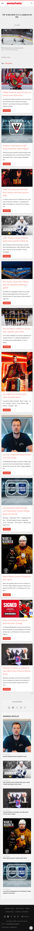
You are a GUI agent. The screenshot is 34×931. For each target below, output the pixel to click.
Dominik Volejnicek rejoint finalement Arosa (15, 756)
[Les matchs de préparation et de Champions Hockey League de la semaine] (17, 875)
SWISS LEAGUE (20, 908)
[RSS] (25, 707)
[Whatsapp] (9, 707)
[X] (17, 707)
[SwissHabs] (14, 3)
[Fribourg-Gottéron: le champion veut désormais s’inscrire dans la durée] (17, 798)
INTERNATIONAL (10, 912)
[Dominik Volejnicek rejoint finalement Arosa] (17, 735)
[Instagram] (21, 707)
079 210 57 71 (13, 927)
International (8, 63)
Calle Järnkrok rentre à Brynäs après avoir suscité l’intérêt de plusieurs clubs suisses (16, 783)
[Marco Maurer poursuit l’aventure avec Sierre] (17, 836)
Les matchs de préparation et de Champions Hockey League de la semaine (17, 892)
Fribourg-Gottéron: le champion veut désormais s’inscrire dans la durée (15, 813)
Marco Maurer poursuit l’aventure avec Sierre (15, 858)
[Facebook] (13, 707)
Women (27, 908)
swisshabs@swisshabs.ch (12, 924)
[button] (2, 3)
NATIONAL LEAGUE (9, 908)
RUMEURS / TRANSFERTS (21, 912)
